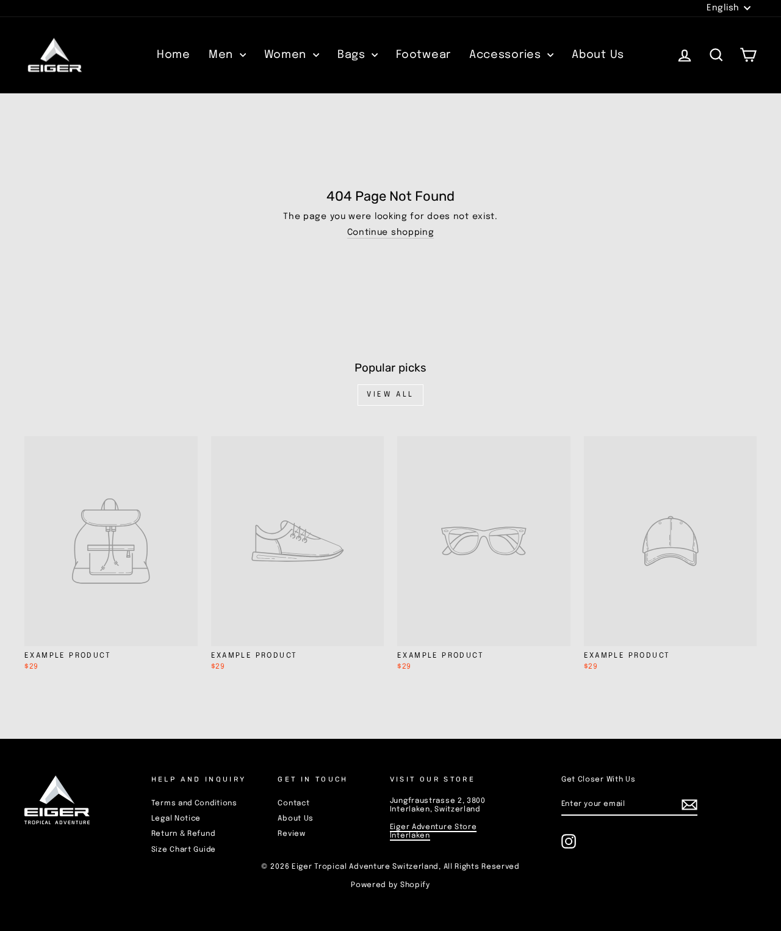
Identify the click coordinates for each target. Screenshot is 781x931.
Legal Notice (176, 818)
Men (223, 54)
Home (173, 54)
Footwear (423, 54)
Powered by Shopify (390, 885)
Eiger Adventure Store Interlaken (433, 831)
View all (390, 394)
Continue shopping (390, 232)
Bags (353, 54)
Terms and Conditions (194, 803)
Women (287, 54)
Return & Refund (183, 834)
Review (291, 834)
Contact (293, 803)
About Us (598, 54)
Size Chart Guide (183, 850)
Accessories (506, 54)
